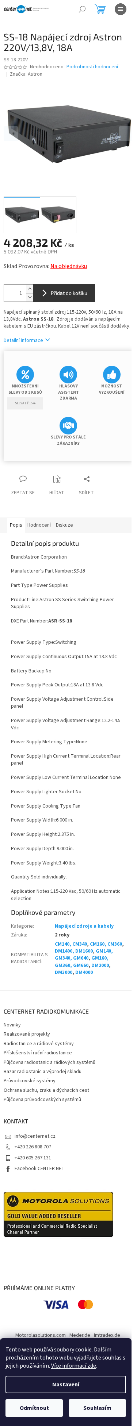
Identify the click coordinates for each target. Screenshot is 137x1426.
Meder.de (79, 1335)
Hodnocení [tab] (39, 525)
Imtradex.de (107, 1335)
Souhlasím (97, 1408)
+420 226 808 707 (33, 1147)
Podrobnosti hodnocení (92, 67)
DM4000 (84, 972)
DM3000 (63, 972)
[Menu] (120, 9)
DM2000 (100, 965)
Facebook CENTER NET (40, 1168)
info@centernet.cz (35, 1136)
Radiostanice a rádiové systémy (39, 1043)
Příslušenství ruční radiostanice (38, 1053)
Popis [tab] (16, 525)
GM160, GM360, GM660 (82, 961)
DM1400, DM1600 (74, 951)
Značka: (26, 74)
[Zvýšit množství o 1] (29, 289)
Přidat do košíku (69, 293)
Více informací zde (73, 1366)
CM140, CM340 (71, 944)
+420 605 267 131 (33, 1158)
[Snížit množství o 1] (29, 297)
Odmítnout (34, 1408)
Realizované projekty (27, 1034)
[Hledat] (82, 9)
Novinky (12, 1025)
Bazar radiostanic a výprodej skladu (42, 1071)
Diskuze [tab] (64, 525)
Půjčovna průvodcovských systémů (42, 1099)
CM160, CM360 (106, 944)
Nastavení (65, 1384)
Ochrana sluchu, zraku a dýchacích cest (46, 1090)
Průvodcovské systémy (30, 1080)
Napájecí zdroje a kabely (84, 926)
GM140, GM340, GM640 (84, 954)
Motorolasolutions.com (40, 1335)
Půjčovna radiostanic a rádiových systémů (49, 1062)
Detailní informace (23, 340)
